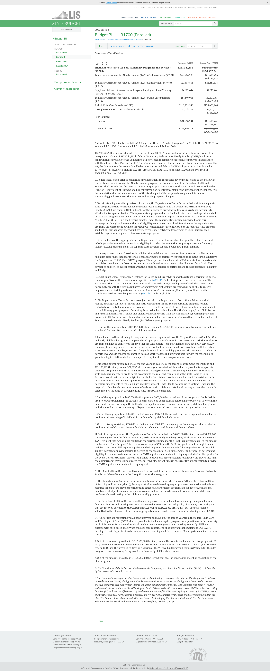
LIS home (191, 8)
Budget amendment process (105, 639)
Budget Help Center (185, 642)
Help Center (111, 2)
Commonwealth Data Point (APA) (66, 645)
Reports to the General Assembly (202, 17)
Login (215, 8)
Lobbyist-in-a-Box (139, 665)
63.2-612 (157, 280)
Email (150, 46)
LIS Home (126, 665)
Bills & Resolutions (149, 17)
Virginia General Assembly (144, 8)
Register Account (203, 8)
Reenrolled (61, 61)
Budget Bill (166, 23)
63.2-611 (146, 293)
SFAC (159, 639)
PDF (141, 46)
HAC (154, 639)
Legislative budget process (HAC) (66, 639)
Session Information (129, 17)
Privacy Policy (180, 8)
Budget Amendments (67, 82)
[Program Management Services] (97, 46)
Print (132, 46)
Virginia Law (180, 17)
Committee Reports (66, 88)
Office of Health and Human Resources (124, 39)
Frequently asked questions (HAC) (108, 642)
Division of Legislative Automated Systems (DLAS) (168, 668)
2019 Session (66, 29)
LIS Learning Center (164, 8)
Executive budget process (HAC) (65, 642)
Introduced (61, 52)
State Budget (166, 17)
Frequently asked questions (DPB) (66, 648)
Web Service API (197, 639)
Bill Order (99, 39)
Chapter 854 (62, 65)
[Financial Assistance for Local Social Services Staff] (105, 46)
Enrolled (60, 56)
